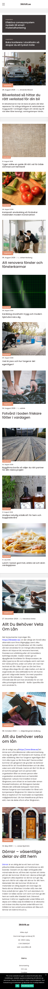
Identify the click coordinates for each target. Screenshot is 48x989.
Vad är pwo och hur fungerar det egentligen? (18, 363)
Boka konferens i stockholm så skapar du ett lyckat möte (22, 43)
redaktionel (8, 613)
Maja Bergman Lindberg (30, 731)
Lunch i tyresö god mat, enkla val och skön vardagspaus (23, 564)
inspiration (9, 19)
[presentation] (43, 390)
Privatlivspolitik (27, 986)
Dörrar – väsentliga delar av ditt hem (21, 854)
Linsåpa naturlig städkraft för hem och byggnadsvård (21, 516)
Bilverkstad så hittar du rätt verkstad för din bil (21, 97)
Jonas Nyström (23, 846)
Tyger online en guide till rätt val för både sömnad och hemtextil (23, 165)
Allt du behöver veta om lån (22, 739)
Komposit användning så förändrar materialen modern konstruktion (20, 213)
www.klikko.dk (26, 947)
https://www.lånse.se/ (29, 749)
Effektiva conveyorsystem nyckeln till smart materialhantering (20, 25)
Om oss (24, 969)
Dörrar (5, 864)
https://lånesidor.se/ (11, 640)
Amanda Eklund (26, 90)
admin (22, 408)
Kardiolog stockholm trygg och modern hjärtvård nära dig (22, 316)
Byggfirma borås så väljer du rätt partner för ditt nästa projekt (23, 468)
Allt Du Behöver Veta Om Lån (22, 626)
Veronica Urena (29, 618)
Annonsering (24, 965)
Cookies (24, 972)
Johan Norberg (26, 257)
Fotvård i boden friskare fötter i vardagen (22, 415)
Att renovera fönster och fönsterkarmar (22, 265)
